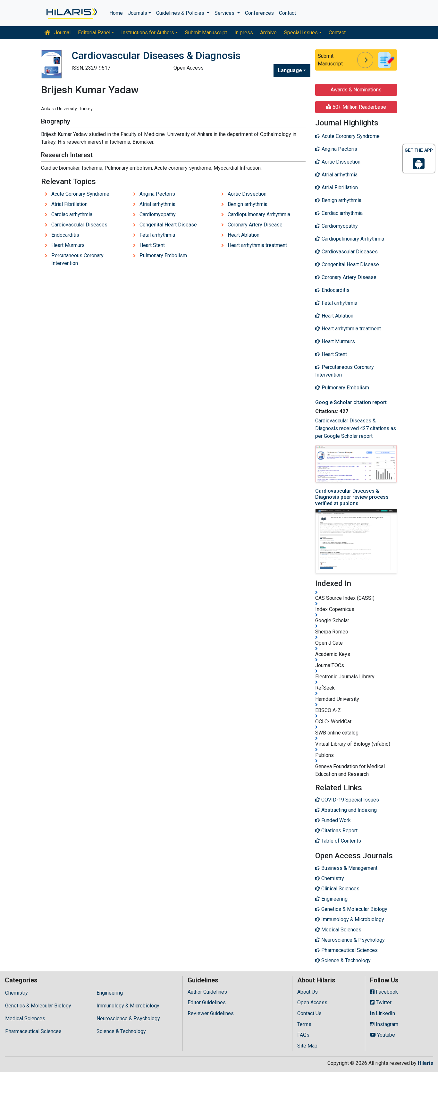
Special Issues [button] (301, 33)
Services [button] (225, 13)
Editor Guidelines (207, 1002)
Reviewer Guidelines (211, 1013)
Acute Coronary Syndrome (80, 194)
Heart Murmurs (68, 245)
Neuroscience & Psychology (128, 1018)
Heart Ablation (243, 235)
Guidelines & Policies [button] (181, 13)
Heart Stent (152, 245)
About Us (307, 992)
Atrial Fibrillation (69, 204)
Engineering (110, 993)
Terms (304, 1024)
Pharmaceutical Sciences (33, 1031)
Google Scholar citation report (351, 402)
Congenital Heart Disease (168, 225)
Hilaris (425, 1063)
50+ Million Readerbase (358, 107)
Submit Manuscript (206, 33)
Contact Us (309, 1013)
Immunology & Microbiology (128, 1006)
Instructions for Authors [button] (147, 33)
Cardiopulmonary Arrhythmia (259, 214)
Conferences (259, 13)
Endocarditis (65, 235)
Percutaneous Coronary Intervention (77, 259)
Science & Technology (121, 1031)
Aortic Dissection (247, 194)
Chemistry (16, 993)
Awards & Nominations (356, 90)
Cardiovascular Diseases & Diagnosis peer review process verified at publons (352, 497)
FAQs (303, 1035)
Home (116, 13)
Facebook (386, 992)
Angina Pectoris (157, 194)
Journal (62, 33)
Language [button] (290, 70)
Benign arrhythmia (247, 204)
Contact (287, 13)
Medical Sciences (25, 1018)
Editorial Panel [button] (94, 33)
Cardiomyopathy (157, 214)
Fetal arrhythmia (157, 235)
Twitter (383, 1002)
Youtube (385, 1035)
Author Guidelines (207, 992)
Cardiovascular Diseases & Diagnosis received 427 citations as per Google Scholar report (355, 428)
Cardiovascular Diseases (79, 225)
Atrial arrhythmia (157, 204)
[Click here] (71, 13)
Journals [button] (137, 13)
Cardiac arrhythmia (71, 214)
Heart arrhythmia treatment (257, 245)
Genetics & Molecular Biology (38, 1006)
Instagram (386, 1024)
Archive (268, 33)
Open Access (312, 1002)
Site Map (307, 1046)
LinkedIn (385, 1013)
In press (243, 33)
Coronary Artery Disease (255, 225)
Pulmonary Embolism (163, 255)
